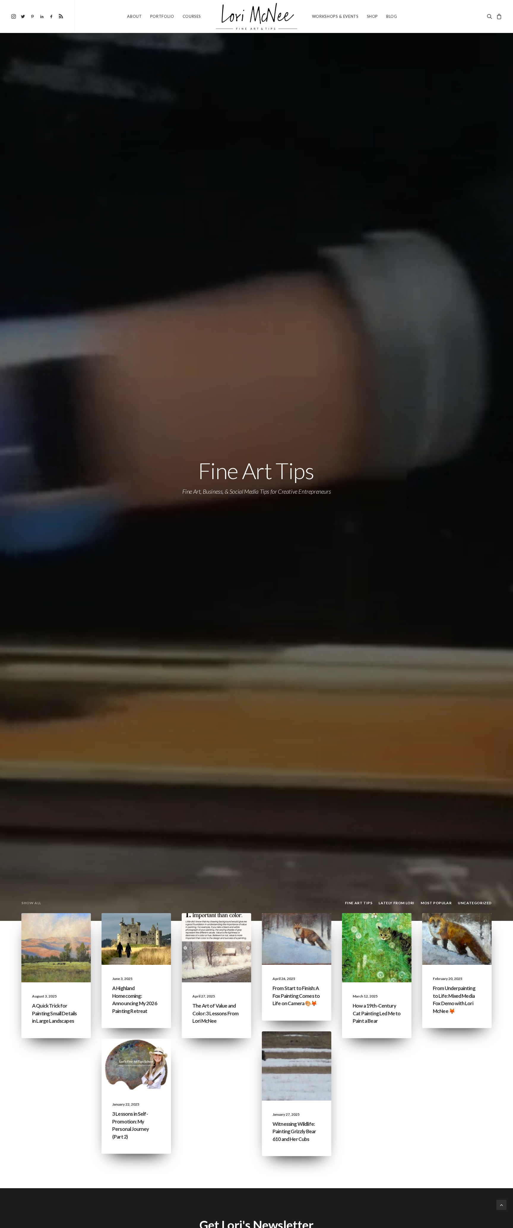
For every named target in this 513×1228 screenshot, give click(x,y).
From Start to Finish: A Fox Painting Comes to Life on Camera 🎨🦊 (296, 995)
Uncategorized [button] (475, 903)
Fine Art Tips (67, 927)
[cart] (498, 16)
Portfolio (162, 16)
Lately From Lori (142, 927)
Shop (372, 16)
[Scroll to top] (501, 1204)
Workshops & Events (335, 16)
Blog (391, 16)
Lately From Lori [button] (396, 903)
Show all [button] (31, 903)
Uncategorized (223, 927)
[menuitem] (14, 16)
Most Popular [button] (436, 903)
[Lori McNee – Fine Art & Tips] (256, 16)
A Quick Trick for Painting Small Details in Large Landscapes (54, 1013)
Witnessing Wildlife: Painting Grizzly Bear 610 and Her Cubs (294, 1131)
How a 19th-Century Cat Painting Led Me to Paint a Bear (376, 1013)
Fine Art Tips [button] (359, 903)
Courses (192, 16)
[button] (14, 16)
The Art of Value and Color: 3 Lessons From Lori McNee (215, 1013)
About (134, 16)
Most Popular (64, 937)
